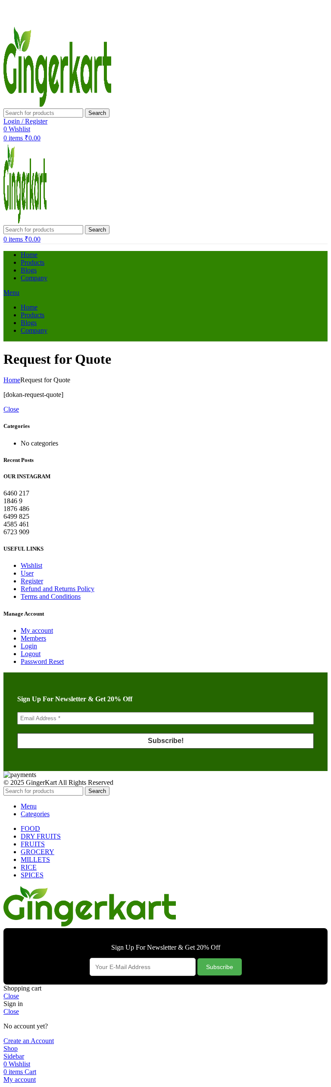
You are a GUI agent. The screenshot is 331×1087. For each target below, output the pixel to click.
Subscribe (219, 966)
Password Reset (42, 661)
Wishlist (31, 565)
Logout (31, 653)
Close (11, 409)
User (27, 573)
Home (11, 380)
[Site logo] (57, 104)
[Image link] (89, 924)
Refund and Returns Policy (57, 588)
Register (32, 581)
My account (37, 630)
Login (29, 646)
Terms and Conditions (51, 596)
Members (33, 638)
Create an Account (28, 1040)
